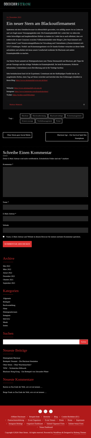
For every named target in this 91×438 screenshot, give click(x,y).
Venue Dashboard (46, 427)
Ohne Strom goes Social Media (18, 135)
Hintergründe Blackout (11, 358)
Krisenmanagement (74, 116)
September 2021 (9, 283)
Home (61, 420)
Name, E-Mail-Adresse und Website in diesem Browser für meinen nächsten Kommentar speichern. (43, 237)
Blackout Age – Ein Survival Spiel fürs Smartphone (71, 136)
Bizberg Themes (80, 433)
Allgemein (7, 298)
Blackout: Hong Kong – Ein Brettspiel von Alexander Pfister (25, 372)
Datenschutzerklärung (16, 420)
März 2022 (7, 269)
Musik (5, 322)
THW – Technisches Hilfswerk (14, 368)
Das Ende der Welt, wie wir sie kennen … (26, 387)
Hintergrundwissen (10, 312)
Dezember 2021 (9, 276)
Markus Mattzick (15, 105)
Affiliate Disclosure (18, 417)
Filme (5, 309)
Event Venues (50, 420)
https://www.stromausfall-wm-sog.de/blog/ (32, 80)
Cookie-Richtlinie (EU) (70, 417)
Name (6, 202)
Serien (5, 326)
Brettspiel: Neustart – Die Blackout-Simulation (20, 361)
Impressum (80, 420)
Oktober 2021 (8, 280)
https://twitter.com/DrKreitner (24, 95)
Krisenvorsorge (27, 121)
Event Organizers (34, 420)
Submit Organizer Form (55, 424)
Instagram (6, 315)
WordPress (57, 433)
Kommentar (8, 164)
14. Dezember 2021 (14, 17)
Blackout (25, 116)
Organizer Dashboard (35, 424)
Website (6, 225)
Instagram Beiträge (16, 424)
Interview (6, 319)
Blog (56, 417)
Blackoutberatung (39, 116)
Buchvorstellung (9, 305)
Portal (58, 121)
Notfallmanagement (44, 121)
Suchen (8, 333)
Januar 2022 (7, 273)
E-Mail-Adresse (9, 214)
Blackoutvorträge (56, 116)
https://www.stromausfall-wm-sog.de (28, 88)
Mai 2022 (6, 266)
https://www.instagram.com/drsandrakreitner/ (31, 91)
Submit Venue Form (75, 424)
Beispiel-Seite (34, 417)
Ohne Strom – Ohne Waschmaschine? (17, 365)
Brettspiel (6, 302)
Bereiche (46, 417)
